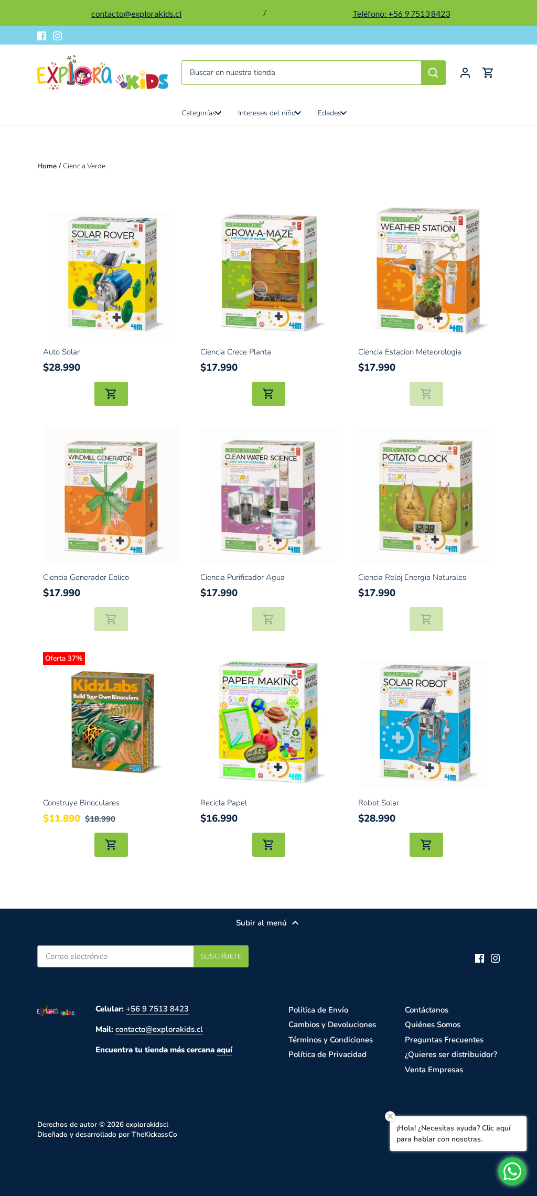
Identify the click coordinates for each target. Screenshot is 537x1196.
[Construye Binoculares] (111, 720)
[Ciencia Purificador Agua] (268, 495)
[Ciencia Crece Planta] (268, 269)
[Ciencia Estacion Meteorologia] (426, 269)
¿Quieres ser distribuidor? (451, 1054)
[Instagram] (57, 35)
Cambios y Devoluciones (332, 1024)
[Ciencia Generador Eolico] (111, 495)
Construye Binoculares (81, 803)
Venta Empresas (434, 1069)
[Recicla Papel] (268, 720)
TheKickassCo (154, 1134)
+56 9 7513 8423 (157, 1009)
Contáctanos (426, 1010)
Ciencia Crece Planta (235, 352)
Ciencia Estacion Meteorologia (409, 352)
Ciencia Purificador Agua (242, 577)
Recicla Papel (223, 803)
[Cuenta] (465, 72)
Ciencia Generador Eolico (86, 577)
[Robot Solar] (426, 720)
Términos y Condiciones (330, 1040)
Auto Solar (61, 352)
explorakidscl (147, 1124)
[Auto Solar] (111, 269)
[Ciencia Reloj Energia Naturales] (426, 495)
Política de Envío (318, 1010)
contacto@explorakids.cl (159, 1029)
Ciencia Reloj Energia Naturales (412, 577)
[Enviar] (433, 72)
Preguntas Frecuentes (444, 1040)
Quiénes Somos (432, 1024)
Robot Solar (378, 803)
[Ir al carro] (488, 72)
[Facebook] (41, 35)
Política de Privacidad (327, 1054)
